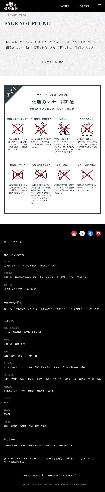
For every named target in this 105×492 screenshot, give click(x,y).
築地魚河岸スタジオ (65, 277)
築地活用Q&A (46, 308)
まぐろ (7, 332)
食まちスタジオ (46, 277)
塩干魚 (68, 379)
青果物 (82, 379)
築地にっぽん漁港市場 (13, 288)
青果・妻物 (20, 343)
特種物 (14, 379)
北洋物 (30, 379)
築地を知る (9, 439)
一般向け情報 (82, 5)
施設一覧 (8, 277)
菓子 (83, 367)
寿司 (6, 425)
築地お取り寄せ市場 (32, 475)
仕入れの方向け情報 (14, 254)
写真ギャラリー (65, 445)
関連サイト (53, 475)
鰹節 (13, 355)
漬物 (30, 367)
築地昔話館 (50, 445)
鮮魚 (22, 379)
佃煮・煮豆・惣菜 (42, 367)
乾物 (6, 355)
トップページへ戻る (52, 62)
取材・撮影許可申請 (14, 461)
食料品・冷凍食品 (70, 367)
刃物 (23, 390)
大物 (6, 379)
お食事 (23, 425)
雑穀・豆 (33, 355)
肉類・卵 (8, 343)
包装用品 (41, 390)
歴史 (23, 445)
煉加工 (39, 379)
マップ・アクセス (87, 458)
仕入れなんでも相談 (48, 265)
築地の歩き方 (77, 308)
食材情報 (8, 458)
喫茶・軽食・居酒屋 (37, 425)
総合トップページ (13, 241)
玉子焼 (56, 367)
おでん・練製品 (11, 367)
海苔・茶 (22, 355)
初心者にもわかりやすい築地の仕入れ (20, 265)
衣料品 (51, 390)
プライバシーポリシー (71, 475)
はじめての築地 (93, 308)
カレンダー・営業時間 (51, 458)
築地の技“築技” (35, 445)
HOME (6, 15)
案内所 (7, 414)
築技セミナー (82, 277)
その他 (7, 402)
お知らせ (70, 458)
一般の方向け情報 (13, 302)
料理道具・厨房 (11, 390)
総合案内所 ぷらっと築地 (26, 277)
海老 (47, 379)
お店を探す (9, 321)
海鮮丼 (14, 425)
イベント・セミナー (26, 458)
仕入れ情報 (64, 5)
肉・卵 (91, 379)
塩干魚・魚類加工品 (32, 332)
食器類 (31, 390)
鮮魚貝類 (17, 332)
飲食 (99, 379)
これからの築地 (11, 445)
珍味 (23, 367)
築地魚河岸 (31, 288)
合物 (54, 379)
